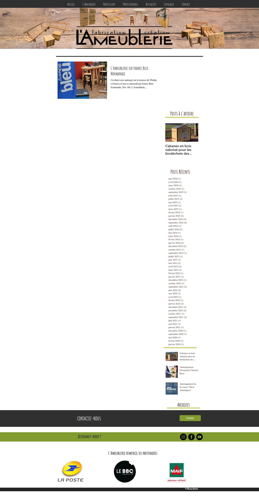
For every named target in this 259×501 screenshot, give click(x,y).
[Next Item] (193, 132)
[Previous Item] (170, 132)
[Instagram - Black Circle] (183, 437)
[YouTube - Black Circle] (199, 437)
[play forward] (199, 472)
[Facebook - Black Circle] (191, 437)
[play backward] (61, 472)
